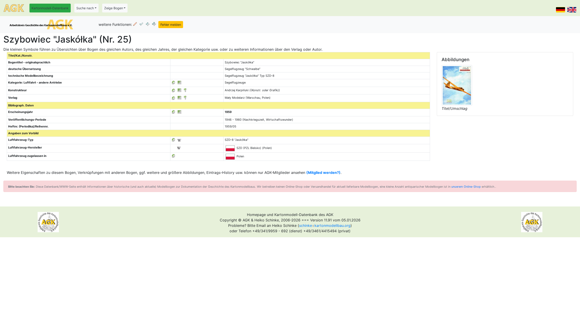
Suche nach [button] (85, 8)
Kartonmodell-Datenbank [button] (50, 8)
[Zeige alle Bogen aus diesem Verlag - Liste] (174, 97)
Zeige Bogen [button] (113, 8)
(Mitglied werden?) (323, 172)
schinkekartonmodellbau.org (324, 225)
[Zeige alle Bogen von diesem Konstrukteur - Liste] (174, 90)
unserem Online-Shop (466, 186)
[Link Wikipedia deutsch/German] (179, 139)
